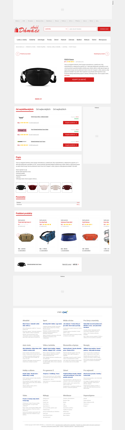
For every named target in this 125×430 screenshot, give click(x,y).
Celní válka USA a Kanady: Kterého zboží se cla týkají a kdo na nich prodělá (72, 361)
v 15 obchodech (43, 250)
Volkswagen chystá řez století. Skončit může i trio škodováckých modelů (72, 358)
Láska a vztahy (22, 40)
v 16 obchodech (65, 250)
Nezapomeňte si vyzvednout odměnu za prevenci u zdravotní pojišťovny (72, 387)
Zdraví (56, 40)
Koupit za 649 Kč (70, 145)
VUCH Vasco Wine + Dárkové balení (39, 116)
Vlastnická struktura (79, 426)
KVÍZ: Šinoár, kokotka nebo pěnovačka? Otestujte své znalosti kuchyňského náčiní (92, 361)
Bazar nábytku (66, 415)
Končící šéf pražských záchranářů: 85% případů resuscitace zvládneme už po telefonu (31, 413)
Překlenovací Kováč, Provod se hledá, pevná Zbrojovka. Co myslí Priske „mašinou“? (31, 404)
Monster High (66, 400)
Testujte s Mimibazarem (68, 398)
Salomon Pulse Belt (66, 222)
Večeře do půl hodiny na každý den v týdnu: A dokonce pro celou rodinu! (92, 353)
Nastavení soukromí (69, 426)
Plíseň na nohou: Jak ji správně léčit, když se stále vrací (71, 383)
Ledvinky (64, 47)
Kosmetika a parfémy (68, 407)
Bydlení (79, 40)
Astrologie (41, 40)
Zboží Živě (45, 400)
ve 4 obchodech (86, 250)
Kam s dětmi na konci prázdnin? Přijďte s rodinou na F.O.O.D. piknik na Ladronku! (93, 337)
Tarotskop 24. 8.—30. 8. (48, 379)
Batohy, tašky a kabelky (53, 47)
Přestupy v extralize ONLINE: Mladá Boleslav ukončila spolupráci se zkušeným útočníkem (51, 332)
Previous (18, 235)
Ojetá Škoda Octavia (47, 415)
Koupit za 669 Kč (79, 79)
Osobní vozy (45, 402)
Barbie (64, 402)
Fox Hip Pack (43, 222)
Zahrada (71, 40)
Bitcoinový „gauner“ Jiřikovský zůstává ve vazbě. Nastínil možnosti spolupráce (32, 332)
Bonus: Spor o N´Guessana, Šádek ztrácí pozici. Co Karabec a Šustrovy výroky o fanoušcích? (32, 409)
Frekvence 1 (86, 404)
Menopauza (103, 40)
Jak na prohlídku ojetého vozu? (50, 407)
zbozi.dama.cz (20, 47)
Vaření (94, 40)
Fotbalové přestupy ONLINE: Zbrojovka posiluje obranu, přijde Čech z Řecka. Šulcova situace (51, 328)
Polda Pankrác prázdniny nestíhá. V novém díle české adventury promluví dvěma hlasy (92, 387)
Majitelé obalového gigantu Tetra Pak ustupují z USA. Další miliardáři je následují (71, 354)
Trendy (49, 40)
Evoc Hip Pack (108, 222)
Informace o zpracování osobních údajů (50, 426)
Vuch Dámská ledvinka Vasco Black (39, 129)
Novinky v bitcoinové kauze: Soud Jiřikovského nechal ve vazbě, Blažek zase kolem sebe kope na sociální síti (31, 336)
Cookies (62, 426)
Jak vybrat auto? (46, 417)
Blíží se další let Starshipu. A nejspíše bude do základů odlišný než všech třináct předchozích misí (51, 354)
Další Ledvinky (21, 220)
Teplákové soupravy (67, 409)
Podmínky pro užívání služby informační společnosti (88, 425)
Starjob (85, 398)
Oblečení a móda (30, 47)
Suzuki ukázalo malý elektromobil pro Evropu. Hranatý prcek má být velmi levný (32, 353)
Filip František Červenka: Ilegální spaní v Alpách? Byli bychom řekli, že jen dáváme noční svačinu (32, 383)
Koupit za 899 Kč (70, 134)
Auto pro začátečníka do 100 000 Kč (51, 411)
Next (106, 235)
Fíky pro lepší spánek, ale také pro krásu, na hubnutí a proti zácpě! (72, 335)
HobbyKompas (46, 409)
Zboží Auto (45, 413)
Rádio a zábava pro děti (89, 402)
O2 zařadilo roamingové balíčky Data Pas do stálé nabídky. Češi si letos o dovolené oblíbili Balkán (52, 362)
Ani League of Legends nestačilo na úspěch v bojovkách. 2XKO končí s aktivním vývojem (92, 383)
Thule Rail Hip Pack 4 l (24, 222)
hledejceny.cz (46, 398)
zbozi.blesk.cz (46, 406)
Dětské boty (66, 411)
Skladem (76, 118)
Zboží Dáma (45, 404)
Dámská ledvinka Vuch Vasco (38, 141)
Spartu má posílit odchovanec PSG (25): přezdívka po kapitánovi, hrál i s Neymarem (52, 337)
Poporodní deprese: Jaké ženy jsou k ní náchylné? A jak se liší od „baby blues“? (72, 380)
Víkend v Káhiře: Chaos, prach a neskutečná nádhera (30, 386)
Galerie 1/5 (38, 99)
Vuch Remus (85, 222)
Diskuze (86, 40)
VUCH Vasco (69, 59)
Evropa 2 (85, 406)
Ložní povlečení (66, 413)
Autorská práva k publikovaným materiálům (65, 425)
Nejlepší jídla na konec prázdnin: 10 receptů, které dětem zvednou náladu (92, 356)
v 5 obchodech (22, 250)
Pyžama (65, 406)
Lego (64, 404)
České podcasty (87, 400)
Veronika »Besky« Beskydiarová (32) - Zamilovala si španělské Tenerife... (92, 330)
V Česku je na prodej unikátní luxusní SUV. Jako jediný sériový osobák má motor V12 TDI (31, 357)
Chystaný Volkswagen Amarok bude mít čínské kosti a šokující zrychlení (32, 361)
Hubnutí (63, 40)
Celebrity (32, 40)
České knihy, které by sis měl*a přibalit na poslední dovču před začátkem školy (52, 377)
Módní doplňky (41, 47)
